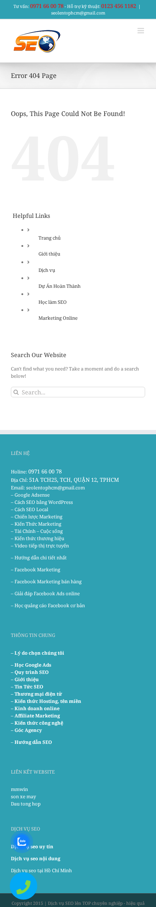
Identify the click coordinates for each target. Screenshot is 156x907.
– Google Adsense (30, 495)
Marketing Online (58, 318)
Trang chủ (49, 238)
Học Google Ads (33, 665)
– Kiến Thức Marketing (36, 524)
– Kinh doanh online (35, 708)
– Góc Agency (26, 730)
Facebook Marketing (37, 569)
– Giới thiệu (25, 679)
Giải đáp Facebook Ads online (47, 593)
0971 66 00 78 (46, 5)
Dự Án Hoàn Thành (59, 286)
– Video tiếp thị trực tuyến (40, 545)
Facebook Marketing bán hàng (48, 581)
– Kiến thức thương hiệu (37, 538)
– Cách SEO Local (29, 509)
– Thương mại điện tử (36, 694)
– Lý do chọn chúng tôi (37, 653)
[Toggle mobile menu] (141, 30)
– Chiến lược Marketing (36, 516)
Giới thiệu (49, 253)
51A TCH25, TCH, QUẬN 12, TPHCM (74, 479)
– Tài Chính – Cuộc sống (37, 531)
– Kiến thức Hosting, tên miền (46, 701)
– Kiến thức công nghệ (37, 723)
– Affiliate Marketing (35, 715)
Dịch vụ (46, 270)
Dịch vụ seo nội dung (35, 858)
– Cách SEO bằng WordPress (42, 502)
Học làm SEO (52, 302)
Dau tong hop (26, 803)
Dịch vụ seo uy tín (32, 846)
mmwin (19, 789)
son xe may (23, 796)
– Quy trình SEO (30, 672)
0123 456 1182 (118, 5)
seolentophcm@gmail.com (78, 13)
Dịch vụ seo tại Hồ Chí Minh (41, 870)
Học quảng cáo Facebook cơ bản (50, 605)
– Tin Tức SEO (27, 686)
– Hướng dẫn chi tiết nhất (39, 557)
